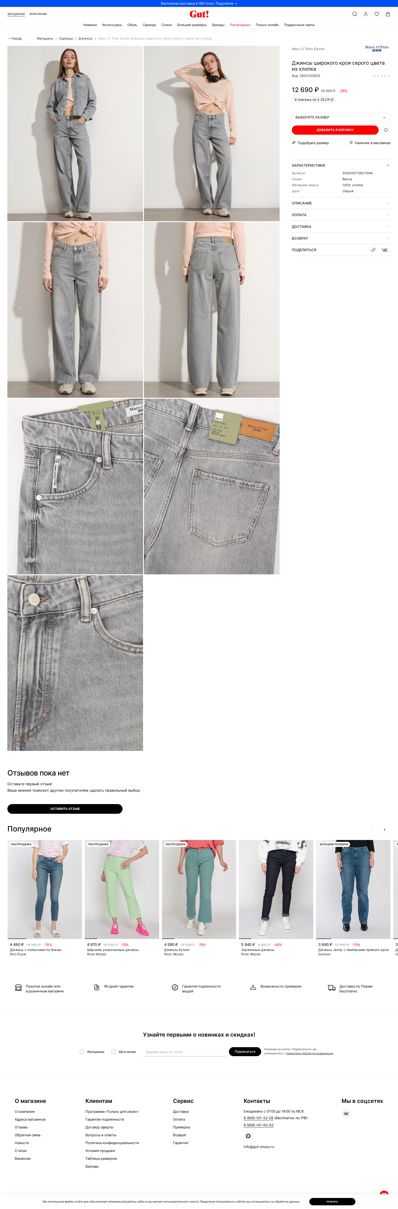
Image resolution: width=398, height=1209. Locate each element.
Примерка (181, 1127)
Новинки (90, 25)
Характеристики (308, 165)
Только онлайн (267, 25)
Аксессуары (112, 25)
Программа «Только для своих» (111, 1111)
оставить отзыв (65, 809)
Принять (332, 1201)
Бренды (218, 25)
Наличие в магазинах (373, 143)
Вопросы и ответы (100, 1135)
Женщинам (16, 14)
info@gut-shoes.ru (259, 1147)
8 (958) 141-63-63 (259, 1125)
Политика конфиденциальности (112, 1143)
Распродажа (240, 25)
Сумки (166, 25)
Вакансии (23, 1158)
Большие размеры (192, 25)
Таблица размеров (101, 1158)
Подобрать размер (313, 143)
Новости (22, 1143)
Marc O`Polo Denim (308, 49)
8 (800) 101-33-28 (258, 1118)
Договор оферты (99, 1127)
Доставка (301, 226)
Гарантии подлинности (104, 1119)
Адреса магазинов (30, 1119)
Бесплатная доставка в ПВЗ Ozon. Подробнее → (199, 3)
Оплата (299, 215)
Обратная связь (28, 1135)
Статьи (20, 1150)
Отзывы (21, 1127)
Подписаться (245, 1051)
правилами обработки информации (309, 1053)
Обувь (132, 25)
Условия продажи (100, 1150)
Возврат (300, 238)
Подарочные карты (299, 25)
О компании (25, 1111)
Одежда (149, 25)
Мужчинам (38, 14)
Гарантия (180, 1143)
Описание (302, 203)
